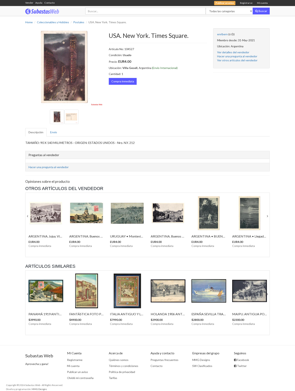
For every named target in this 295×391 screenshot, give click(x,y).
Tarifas (113, 378)
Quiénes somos (118, 360)
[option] (64, 67)
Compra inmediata (122, 81)
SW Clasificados (202, 366)
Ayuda (38, 2)
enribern (222, 34)
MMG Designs (201, 360)
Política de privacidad (122, 372)
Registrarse (246, 2)
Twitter (241, 366)
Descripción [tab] (35, 132)
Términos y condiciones (123, 366)
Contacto (49, 2)
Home (29, 22)
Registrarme (74, 360)
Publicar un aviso (77, 372)
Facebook (242, 360)
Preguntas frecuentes (164, 360)
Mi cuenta (262, 2)
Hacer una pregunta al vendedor (237, 56)
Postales (78, 22)
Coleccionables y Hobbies (53, 22)
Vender (29, 2)
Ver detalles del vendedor (233, 52)
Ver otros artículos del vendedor (237, 60)
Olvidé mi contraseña (80, 378)
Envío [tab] (53, 132)
